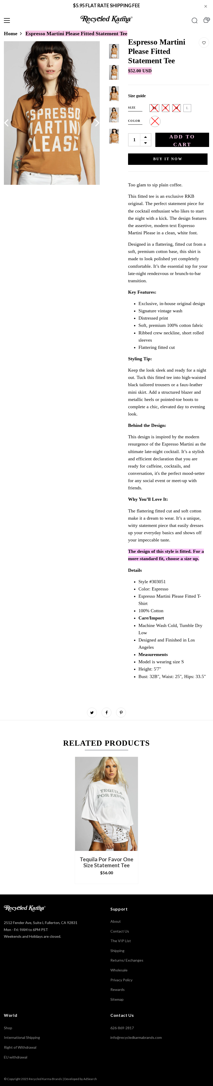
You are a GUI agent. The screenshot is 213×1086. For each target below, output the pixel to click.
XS (154, 108)
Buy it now (168, 159)
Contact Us (119, 931)
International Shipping (22, 1037)
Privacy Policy (121, 980)
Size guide (137, 96)
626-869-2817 (122, 1028)
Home (10, 33)
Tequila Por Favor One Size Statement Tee (106, 862)
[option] (52, 113)
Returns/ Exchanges (126, 960)
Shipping (117, 950)
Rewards (117, 989)
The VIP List (120, 941)
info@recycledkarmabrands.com (136, 1037)
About (115, 921)
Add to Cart (182, 140)
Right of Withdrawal (20, 1047)
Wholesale (119, 970)
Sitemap (117, 999)
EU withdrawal (15, 1057)
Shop (8, 1028)
